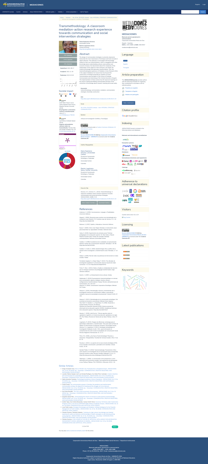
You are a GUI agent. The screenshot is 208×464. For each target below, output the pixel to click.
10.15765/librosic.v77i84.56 (67, 115)
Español (125, 64)
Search (203, 12)
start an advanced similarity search (76, 431)
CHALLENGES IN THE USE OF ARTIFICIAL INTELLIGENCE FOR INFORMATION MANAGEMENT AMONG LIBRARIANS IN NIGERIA (89, 420)
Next (115, 427)
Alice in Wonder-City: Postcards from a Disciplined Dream (91, 369)
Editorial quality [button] (50, 12)
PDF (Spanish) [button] (68, 55)
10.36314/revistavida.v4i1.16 (67, 131)
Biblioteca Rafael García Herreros (109, 440)
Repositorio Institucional (127, 440)
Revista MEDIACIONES (87, 135)
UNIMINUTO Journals (8, 12)
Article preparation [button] (71, 12)
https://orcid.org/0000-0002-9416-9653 (90, 49)
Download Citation (104, 203)
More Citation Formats (88, 203)
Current (18, 12)
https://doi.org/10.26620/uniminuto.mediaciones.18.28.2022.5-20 (98, 99)
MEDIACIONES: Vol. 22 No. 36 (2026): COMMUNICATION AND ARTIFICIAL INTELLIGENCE (90, 404)
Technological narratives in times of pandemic (89, 379)
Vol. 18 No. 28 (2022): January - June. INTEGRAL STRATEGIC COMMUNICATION (95, 17)
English (125, 61)
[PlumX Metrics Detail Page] (67, 140)
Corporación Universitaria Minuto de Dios (85, 440)
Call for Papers (84, 12)
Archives (25, 12)
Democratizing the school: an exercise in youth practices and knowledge (95, 397)
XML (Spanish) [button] (68, 64)
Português (126, 67)
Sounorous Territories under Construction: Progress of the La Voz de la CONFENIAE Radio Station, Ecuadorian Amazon (90, 402)
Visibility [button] (60, 12)
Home (62, 17)
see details (67, 151)
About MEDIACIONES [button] (36, 12)
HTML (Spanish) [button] (68, 59)
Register (197, 4)
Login (204, 4)
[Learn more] (66, 194)
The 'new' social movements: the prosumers (86, 391)
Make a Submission (128, 103)
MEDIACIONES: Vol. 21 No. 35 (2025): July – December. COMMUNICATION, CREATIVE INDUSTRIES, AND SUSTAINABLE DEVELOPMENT (89, 370)
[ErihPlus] (134, 149)
